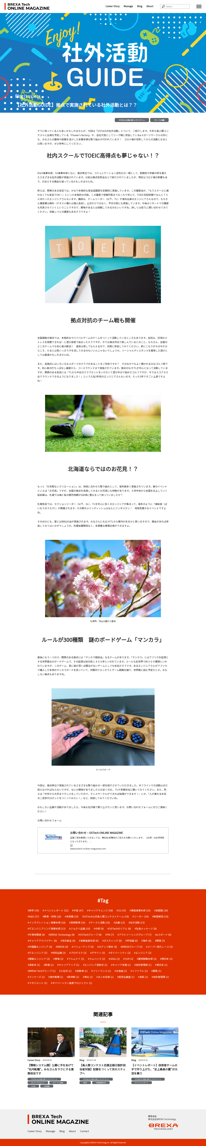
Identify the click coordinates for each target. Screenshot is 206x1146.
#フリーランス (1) (101, 971)
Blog (139, 6)
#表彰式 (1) (34, 965)
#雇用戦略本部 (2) (147, 959)
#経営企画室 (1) (126, 977)
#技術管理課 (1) (160, 977)
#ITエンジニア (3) (37, 952)
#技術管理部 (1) (143, 965)
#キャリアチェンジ (37, 1083)
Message (128, 6)
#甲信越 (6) (131, 940)
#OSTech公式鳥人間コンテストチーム (132, 120)
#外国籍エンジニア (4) (40, 946)
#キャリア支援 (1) (121, 965)
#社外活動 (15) (136, 922)
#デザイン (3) (97, 952)
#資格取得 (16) (77, 922)
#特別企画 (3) (58, 952)
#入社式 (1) (65, 971)
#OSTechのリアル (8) (119, 928)
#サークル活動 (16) (99, 922)
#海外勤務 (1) (55, 977)
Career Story (113, 6)
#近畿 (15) (119, 922)
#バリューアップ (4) (83, 946)
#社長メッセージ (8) (146, 928)
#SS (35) (121, 910)
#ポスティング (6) (112, 940)
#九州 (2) (128, 959)
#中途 (33, 1086)
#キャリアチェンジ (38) (100, 910)
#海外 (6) (146, 940)
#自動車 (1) (81, 971)
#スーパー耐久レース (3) (159, 946)
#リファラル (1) (139, 971)
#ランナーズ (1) (36, 977)
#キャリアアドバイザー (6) (42, 940)
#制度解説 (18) (160, 916)
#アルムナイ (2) (75, 959)
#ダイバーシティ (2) (120, 952)
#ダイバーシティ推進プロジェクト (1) (71, 983)
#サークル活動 (159, 120)
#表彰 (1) (143, 977)
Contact (84, 1131)
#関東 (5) (160, 940)
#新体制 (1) (73, 977)
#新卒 (85, 1083)
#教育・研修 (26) (52, 916)
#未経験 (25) (72, 916)
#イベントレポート (141, 1083)
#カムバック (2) (96, 959)
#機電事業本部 (101, 1083)
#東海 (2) (58, 959)
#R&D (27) (33, 916)
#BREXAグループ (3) (131, 946)
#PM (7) (109, 934)
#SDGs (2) (114, 959)
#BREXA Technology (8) (61, 934)
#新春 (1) (49, 965)
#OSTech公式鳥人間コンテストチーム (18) (105, 916)
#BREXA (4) (62, 946)
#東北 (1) (88, 977)
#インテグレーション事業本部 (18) (47, 922)
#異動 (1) (156, 971)
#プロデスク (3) (78, 952)
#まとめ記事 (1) (105, 977)
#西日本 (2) (166, 959)
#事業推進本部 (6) (89, 940)
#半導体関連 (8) (36, 934)
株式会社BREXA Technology (162, 1119)
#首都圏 (46, 1086)
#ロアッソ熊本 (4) (107, 946)
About (149, 6)
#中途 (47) (77, 910)
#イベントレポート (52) (55, 910)
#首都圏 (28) (161, 910)
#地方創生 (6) (67, 940)
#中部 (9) (99, 928)
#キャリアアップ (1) (68, 965)
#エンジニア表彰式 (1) (95, 965)
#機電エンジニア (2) (39, 959)
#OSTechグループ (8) (90, 934)
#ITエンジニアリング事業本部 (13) (47, 928)
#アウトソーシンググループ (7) (134, 934)
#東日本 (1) (161, 965)
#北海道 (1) (120, 971)
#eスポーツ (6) (163, 934)
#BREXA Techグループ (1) (42, 971)
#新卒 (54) (33, 910)
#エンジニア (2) (142, 952)
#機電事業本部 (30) (140, 910)
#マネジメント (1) (37, 983)
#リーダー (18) (140, 916)
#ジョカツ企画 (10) (79, 928)
